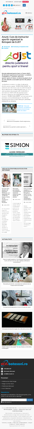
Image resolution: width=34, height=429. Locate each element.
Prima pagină (8, 409)
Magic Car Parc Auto (8, 383)
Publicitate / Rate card (25, 409)
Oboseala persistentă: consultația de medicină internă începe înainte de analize (17, 193)
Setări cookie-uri (20, 424)
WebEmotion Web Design (9, 381)
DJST (18, 94)
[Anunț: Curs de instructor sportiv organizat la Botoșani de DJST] (17, 60)
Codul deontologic (17, 411)
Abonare (30, 400)
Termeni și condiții (6, 422)
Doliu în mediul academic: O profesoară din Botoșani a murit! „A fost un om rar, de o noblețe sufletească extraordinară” (28, 194)
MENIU (29, 13)
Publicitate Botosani (8, 386)
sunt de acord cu (14, 402)
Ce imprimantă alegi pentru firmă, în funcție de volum (17, 307)
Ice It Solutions (6, 388)
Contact (15, 409)
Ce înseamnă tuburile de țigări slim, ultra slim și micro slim (17, 329)
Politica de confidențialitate (19, 402)
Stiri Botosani (7, 46)
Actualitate (5, 48)
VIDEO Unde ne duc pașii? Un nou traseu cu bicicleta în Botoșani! (16, 347)
